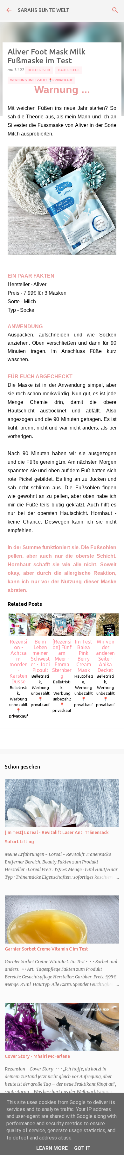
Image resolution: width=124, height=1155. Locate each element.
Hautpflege (68, 70)
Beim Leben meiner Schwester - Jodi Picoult (40, 656)
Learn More (52, 1148)
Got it (82, 1148)
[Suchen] (115, 10)
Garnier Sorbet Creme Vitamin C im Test (46, 948)
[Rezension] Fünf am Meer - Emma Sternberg (62, 659)
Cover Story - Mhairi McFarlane (37, 1056)
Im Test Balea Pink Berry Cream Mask (83, 656)
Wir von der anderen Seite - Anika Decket (105, 656)
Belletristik (39, 70)
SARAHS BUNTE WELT (44, 10)
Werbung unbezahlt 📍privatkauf (41, 80)
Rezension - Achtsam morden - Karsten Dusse (19, 661)
